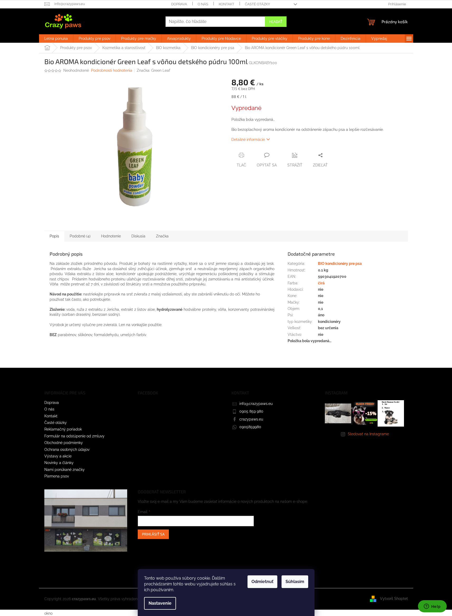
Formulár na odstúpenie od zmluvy (74, 436)
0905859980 (250, 427)
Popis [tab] (54, 236)
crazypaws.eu (251, 419)
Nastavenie (160, 603)
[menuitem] (56, 38)
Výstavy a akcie (58, 456)
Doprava (179, 4)
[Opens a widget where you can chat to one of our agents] (432, 606)
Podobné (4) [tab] (80, 236)
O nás (203, 4)
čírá (321, 283)
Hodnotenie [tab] (111, 236)
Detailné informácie (248, 139)
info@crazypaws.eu (256, 404)
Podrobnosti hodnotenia (111, 70)
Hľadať (275, 21)
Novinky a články (59, 463)
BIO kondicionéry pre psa (340, 263)
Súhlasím (295, 581)
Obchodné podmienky (63, 443)
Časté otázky (257, 4)
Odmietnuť (262, 581)
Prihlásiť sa (153, 534)
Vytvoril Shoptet (394, 598)
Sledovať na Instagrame (368, 434)
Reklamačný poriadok (63, 429)
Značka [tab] (162, 236)
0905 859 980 (251, 411)
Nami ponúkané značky (64, 469)
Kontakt (226, 4)
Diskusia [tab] (138, 236)
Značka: (153, 70)
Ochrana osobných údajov (66, 449)
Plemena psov (56, 476)
